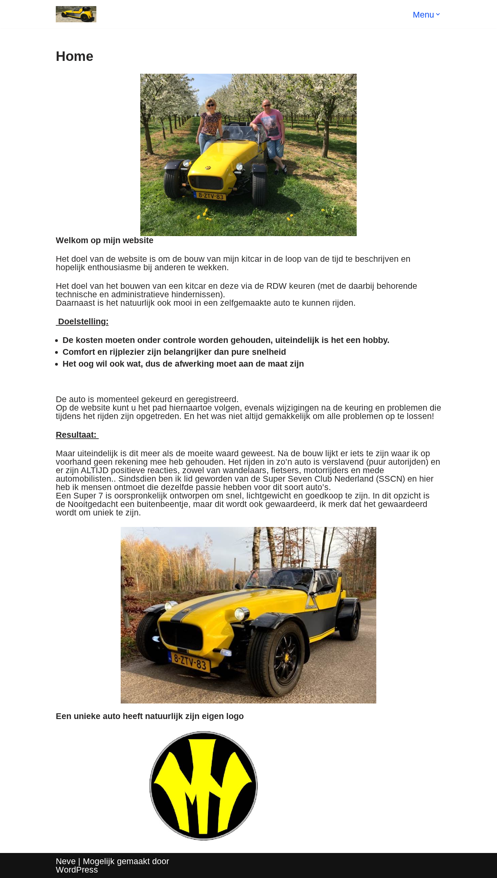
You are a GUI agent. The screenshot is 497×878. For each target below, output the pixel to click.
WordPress (77, 869)
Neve (66, 861)
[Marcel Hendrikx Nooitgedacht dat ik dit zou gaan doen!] (76, 14)
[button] (438, 14)
